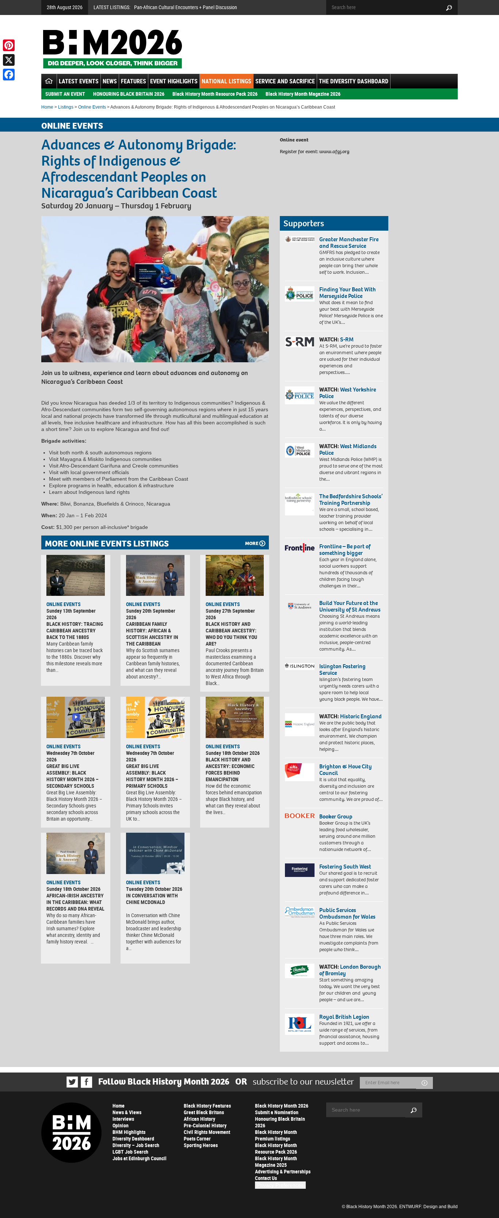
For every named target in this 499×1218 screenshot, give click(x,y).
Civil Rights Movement (207, 1131)
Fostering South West (345, 866)
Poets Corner (197, 1138)
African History (199, 1118)
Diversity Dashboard (133, 1138)
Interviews (123, 1118)
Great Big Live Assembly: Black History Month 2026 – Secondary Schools (72, 776)
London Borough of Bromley (350, 970)
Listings (65, 107)
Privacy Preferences (280, 1185)
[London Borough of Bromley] (300, 971)
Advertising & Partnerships (283, 1171)
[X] (8, 60)
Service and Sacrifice (285, 81)
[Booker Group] (300, 815)
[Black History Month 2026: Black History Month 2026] (112, 49)
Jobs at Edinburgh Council (140, 1158)
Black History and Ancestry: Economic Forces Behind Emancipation (230, 769)
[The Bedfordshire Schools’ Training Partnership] (300, 504)
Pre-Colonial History (205, 1125)
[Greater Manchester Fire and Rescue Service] (300, 239)
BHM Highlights (129, 1131)
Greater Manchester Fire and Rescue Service (348, 242)
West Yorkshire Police (347, 393)
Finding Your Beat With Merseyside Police (347, 292)
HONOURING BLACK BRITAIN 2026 (128, 93)
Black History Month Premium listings (276, 1135)
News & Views (127, 1112)
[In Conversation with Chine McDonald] (155, 853)
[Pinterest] (8, 45)
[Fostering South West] (300, 870)
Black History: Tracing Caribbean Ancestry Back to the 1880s (74, 630)
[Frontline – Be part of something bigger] (300, 548)
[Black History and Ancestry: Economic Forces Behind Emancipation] (235, 717)
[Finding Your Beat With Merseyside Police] (300, 294)
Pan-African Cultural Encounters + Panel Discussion (185, 7)
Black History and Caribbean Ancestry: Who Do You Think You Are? (231, 633)
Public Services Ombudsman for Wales (347, 913)
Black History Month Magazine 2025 (276, 1161)
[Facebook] (8, 74)
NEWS (110, 81)
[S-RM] (300, 341)
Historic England (361, 716)
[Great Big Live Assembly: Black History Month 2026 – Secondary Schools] (75, 717)
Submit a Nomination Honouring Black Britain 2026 (280, 1119)
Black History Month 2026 (281, 1105)
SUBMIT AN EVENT (65, 93)
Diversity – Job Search (136, 1145)
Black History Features (207, 1105)
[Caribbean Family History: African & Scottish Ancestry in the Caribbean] (155, 575)
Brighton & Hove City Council (345, 770)
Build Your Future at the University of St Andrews (350, 606)
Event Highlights (174, 81)
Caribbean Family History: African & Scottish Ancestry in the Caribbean (152, 633)
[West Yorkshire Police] (300, 395)
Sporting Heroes (201, 1145)
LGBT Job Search (130, 1151)
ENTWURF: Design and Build (428, 1206)
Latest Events (79, 81)
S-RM (347, 339)
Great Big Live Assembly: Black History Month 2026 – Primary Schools (152, 776)
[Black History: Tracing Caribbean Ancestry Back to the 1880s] (75, 575)
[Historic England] (300, 724)
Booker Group (336, 816)
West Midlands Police (348, 449)
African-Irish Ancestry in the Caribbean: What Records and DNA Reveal (75, 902)
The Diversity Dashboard (353, 81)
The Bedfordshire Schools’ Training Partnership (350, 499)
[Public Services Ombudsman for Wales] (300, 912)
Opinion (121, 1125)
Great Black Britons (204, 1112)
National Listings (226, 81)
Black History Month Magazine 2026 (303, 93)
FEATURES (133, 81)
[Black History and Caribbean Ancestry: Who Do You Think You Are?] (235, 575)
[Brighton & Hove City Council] (300, 772)
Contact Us (266, 1177)
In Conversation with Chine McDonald (152, 898)
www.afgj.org (334, 151)
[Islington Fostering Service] (300, 666)
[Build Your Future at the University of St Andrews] (300, 606)
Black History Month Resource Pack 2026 (215, 93)
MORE (251, 543)
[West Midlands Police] (300, 450)
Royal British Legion (344, 1017)
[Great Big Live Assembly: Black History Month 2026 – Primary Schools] (155, 717)
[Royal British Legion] (300, 1024)
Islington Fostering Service (342, 669)
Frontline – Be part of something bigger (344, 549)
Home (47, 107)
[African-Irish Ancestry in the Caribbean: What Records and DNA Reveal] (75, 853)
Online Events (92, 107)
